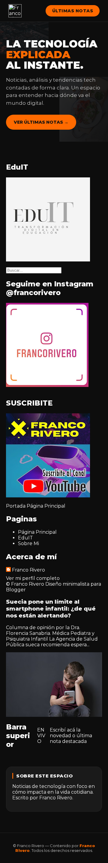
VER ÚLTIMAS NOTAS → (41, 122)
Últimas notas (72, 11)
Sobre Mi (28, 543)
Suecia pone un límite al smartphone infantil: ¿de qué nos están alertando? (51, 608)
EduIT (25, 538)
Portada (16, 506)
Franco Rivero (28, 570)
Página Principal (46, 506)
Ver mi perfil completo (33, 578)
